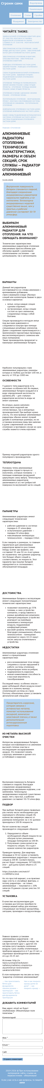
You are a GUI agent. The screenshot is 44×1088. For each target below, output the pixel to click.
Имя (5, 1038)
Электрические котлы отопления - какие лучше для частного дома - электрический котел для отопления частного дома (21, 51)
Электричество (35, 21)
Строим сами (12, 3)
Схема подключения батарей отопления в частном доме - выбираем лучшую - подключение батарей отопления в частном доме (21, 76)
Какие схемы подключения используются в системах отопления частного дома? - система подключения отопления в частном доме (22, 118)
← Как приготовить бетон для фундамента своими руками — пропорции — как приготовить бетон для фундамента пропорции (11, 989)
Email (5, 1045)
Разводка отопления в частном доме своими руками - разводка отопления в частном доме (20, 67)
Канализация (36, 9)
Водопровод (36, 3)
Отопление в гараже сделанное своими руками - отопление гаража (20, 94)
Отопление (16, 15)
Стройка (38, 15)
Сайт (4, 1052)
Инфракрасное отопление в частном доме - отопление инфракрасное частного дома (22, 110)
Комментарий (9, 1017)
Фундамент (18, 21)
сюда (22, 1082)
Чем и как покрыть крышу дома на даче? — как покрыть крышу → (32, 984)
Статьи (28, 15)
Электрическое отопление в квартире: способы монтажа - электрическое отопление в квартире (19, 59)
